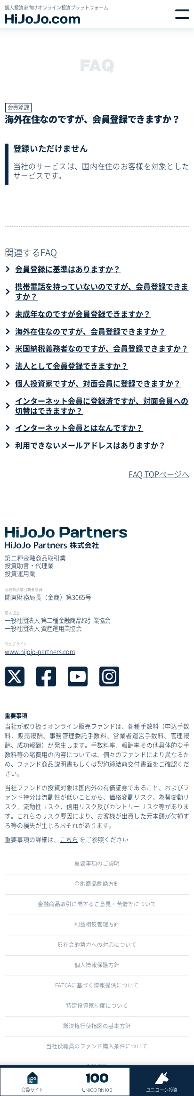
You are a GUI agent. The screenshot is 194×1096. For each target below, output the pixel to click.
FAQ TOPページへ (159, 474)
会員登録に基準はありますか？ (68, 268)
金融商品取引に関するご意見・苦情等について (97, 904)
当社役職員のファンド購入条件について (97, 1046)
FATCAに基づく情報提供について (97, 985)
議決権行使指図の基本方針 (97, 1025)
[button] (182, 14)
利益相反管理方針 (97, 924)
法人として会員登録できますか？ (71, 365)
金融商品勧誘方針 (97, 883)
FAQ (96, 65)
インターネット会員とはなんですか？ (79, 427)
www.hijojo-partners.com (40, 651)
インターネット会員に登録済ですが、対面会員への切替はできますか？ (101, 405)
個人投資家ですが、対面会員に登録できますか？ (98, 383)
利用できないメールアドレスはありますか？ (90, 445)
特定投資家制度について (97, 1005)
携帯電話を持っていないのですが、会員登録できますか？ (101, 291)
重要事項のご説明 (97, 863)
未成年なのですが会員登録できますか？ (83, 313)
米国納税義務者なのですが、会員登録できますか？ (101, 348)
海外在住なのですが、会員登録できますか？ (90, 331)
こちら (69, 839)
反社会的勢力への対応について (97, 944)
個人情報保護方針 (97, 964)
